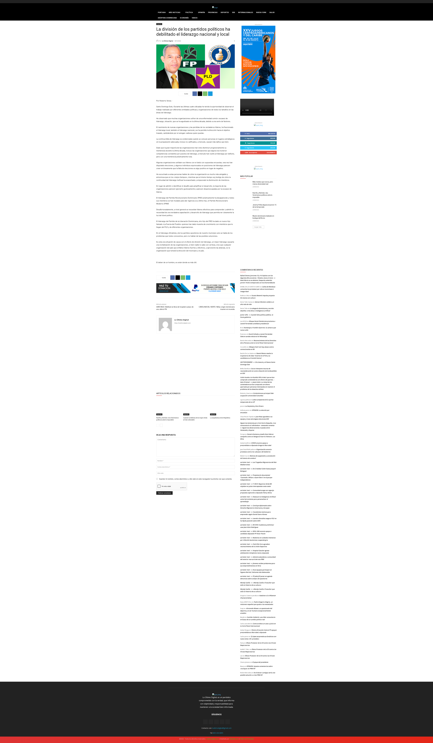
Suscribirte (271, 152)
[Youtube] (170, 1)
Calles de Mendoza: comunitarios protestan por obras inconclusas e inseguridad (257, 289)
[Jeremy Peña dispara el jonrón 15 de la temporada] (245, 208)
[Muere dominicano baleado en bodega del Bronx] (245, 219)
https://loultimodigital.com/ (182, 323)
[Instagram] (160, 1)
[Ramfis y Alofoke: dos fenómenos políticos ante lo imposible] (168, 406)
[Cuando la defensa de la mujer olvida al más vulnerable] (195, 406)
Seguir (272, 138)
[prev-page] (157, 425)
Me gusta (271, 133)
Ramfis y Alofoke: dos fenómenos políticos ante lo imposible (262, 195)
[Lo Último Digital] (157, 41)
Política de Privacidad (247, 739)
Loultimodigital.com (212, 739)
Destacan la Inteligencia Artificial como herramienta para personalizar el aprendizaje (258, 499)
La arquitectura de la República (220, 418)
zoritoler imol (245, 462)
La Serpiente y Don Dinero (254, 406)
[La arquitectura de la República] (222, 406)
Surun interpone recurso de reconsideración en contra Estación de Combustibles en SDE (258, 371)
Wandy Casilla (245, 583)
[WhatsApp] (205, 93)
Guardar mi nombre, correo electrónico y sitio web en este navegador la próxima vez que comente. (195, 479)
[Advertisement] (195, 362)
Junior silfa (244, 315)
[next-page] (161, 425)
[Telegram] (210, 93)
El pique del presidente (260, 662)
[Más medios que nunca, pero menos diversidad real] (245, 185)
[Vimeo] (167, 1)
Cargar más (257, 227)
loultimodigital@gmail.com (221, 728)
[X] (164, 1)
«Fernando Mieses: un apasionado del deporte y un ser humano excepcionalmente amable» (256, 610)
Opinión (159, 24)
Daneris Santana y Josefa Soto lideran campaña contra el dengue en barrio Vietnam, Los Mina (257, 436)
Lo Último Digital (167, 41)
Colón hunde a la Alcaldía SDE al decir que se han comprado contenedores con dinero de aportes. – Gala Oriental (257, 379)
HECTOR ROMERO (246, 362)
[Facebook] (157, 1)
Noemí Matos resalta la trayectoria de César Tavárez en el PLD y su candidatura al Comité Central (256, 355)
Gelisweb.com (233, 739)
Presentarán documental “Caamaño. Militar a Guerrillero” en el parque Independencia (256, 477)
